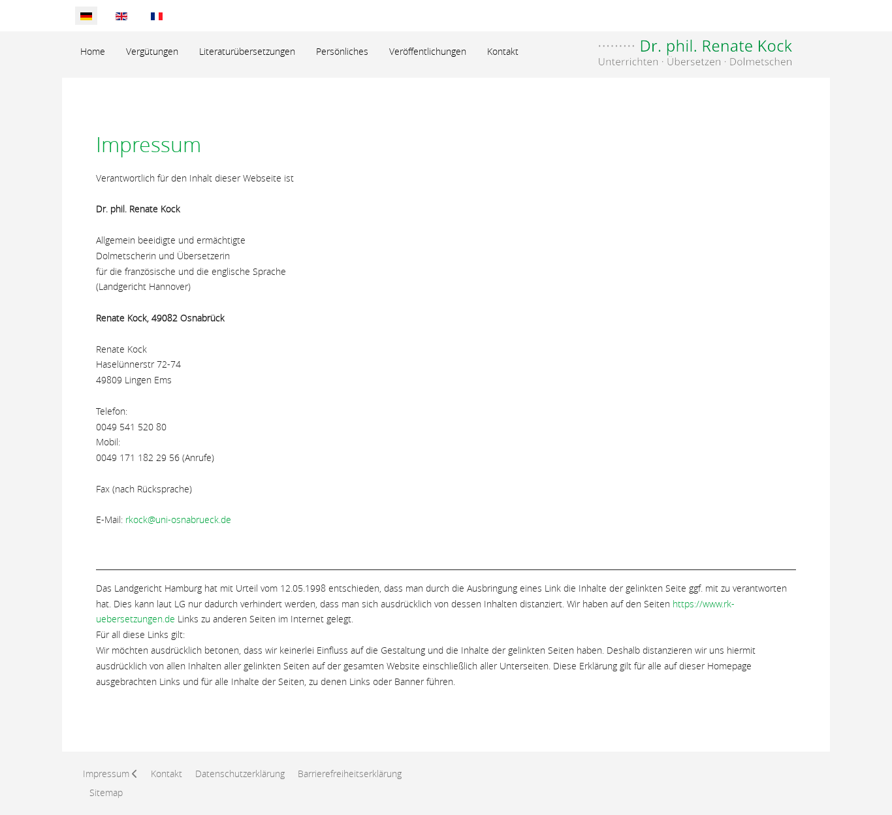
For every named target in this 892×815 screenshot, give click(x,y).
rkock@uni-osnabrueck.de (178, 519)
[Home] (687, 48)
